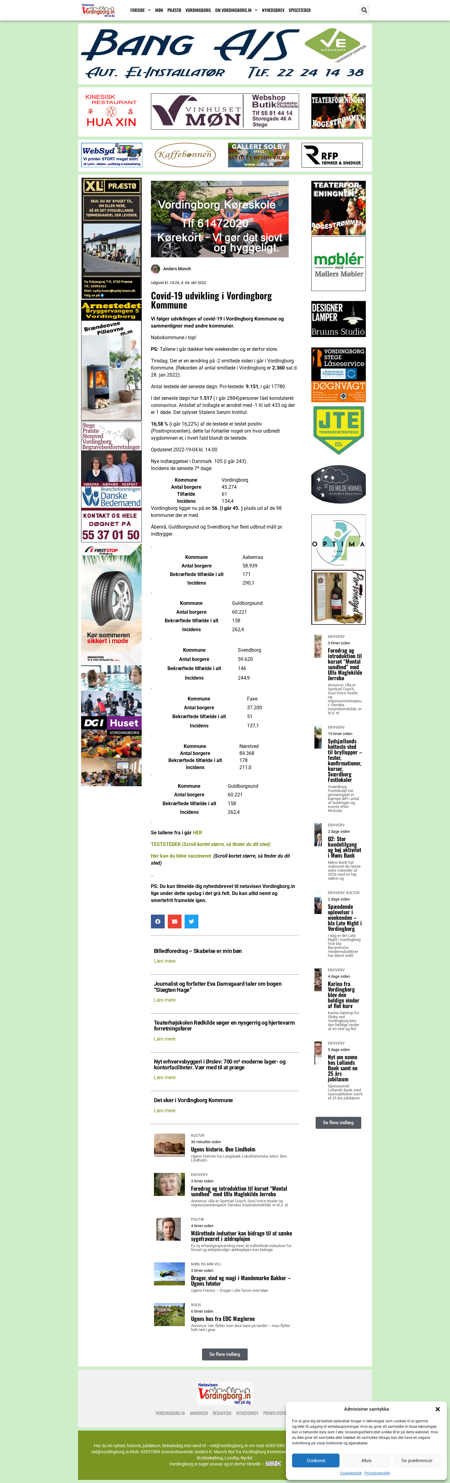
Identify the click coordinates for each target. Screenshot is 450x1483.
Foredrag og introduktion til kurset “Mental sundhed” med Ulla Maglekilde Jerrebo (239, 1191)
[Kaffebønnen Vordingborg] (185, 166)
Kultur (197, 1135)
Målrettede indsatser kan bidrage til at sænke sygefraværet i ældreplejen (241, 1235)
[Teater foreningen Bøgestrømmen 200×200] (338, 234)
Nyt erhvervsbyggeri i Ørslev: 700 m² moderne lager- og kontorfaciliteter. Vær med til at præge (220, 1065)
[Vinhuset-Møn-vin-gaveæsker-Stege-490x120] (225, 128)
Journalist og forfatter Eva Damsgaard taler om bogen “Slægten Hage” (218, 987)
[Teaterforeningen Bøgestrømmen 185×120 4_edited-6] (338, 127)
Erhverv (199, 1175)
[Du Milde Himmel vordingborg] (338, 512)
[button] (438, 1409)
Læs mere (164, 961)
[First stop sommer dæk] (111, 663)
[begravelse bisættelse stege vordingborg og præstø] (111, 541)
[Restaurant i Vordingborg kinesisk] (111, 127)
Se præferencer (417, 1460)
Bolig (196, 1305)
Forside (137, 10)
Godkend (316, 1460)
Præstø (174, 10)
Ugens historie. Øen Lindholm (223, 1149)
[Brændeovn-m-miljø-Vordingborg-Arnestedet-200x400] (111, 419)
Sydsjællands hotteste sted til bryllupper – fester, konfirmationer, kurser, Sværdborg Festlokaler (345, 760)
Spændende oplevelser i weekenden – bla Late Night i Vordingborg (345, 917)
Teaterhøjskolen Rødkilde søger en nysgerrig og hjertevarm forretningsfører (224, 1026)
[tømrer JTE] (338, 456)
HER (197, 833)
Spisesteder (300, 10)
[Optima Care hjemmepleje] (338, 567)
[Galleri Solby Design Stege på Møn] (258, 166)
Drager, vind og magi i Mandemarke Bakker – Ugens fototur (241, 1280)
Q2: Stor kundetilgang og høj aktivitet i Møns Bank (344, 847)
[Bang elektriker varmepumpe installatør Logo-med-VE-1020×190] (225, 79)
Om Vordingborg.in (233, 10)
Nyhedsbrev (273, 10)
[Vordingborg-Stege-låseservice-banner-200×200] (338, 401)
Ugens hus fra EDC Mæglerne (223, 1318)
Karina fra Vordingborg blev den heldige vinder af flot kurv (343, 995)
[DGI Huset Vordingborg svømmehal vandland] (111, 784)
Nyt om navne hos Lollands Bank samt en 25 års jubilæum (343, 1068)
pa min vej (211, 1264)
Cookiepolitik (351, 1473)
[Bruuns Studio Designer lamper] (338, 345)
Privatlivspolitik (377, 1473)
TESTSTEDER (210, 844)
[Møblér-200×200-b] (338, 289)
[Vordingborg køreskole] (220, 256)
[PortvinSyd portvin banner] (338, 623)
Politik (197, 1219)
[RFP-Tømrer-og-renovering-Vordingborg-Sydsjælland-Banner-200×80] (332, 166)
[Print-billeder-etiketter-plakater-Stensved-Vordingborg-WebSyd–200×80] (111, 166)
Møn (159, 10)
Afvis (367, 1460)
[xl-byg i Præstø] (111, 297)
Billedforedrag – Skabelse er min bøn (198, 951)
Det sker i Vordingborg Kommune (193, 1100)
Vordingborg (198, 10)
